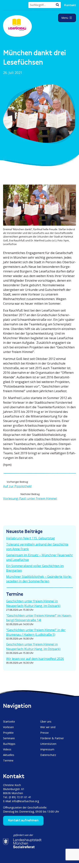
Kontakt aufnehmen (23, 820)
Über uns (45, 721)
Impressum (47, 749)
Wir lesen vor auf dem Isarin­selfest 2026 (35, 659)
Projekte (8, 732)
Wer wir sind (47, 727)
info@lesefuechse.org (25, 801)
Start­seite (9, 721)
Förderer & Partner (52, 738)
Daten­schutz (48, 755)
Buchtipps (9, 744)
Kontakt (70, 5)
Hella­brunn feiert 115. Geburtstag (30, 538)
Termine (8, 760)
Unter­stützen (48, 744)
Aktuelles (8, 755)
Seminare (9, 738)
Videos (7, 749)
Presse (44, 732)
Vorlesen (8, 727)
